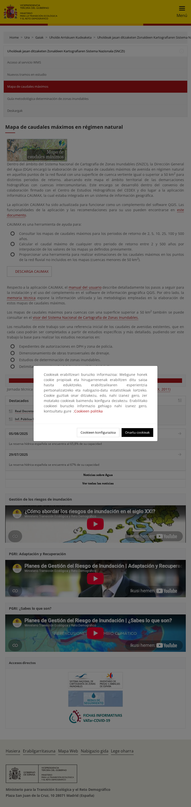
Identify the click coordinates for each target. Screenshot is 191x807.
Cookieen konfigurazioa (98, 432)
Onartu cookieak (137, 432)
